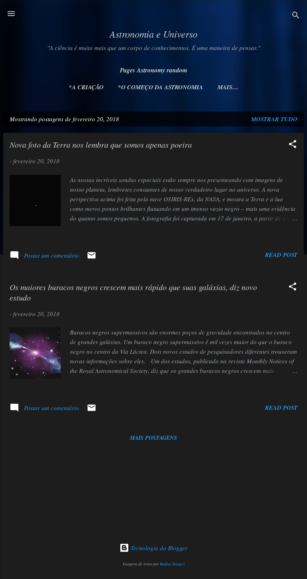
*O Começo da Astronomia (160, 87)
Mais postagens (153, 438)
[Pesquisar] (296, 16)
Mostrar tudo (274, 119)
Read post (281, 254)
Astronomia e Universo (153, 33)
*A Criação (86, 87)
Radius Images (172, 564)
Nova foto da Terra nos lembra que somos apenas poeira (101, 144)
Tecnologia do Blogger (158, 548)
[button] (292, 145)
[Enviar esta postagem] (91, 258)
